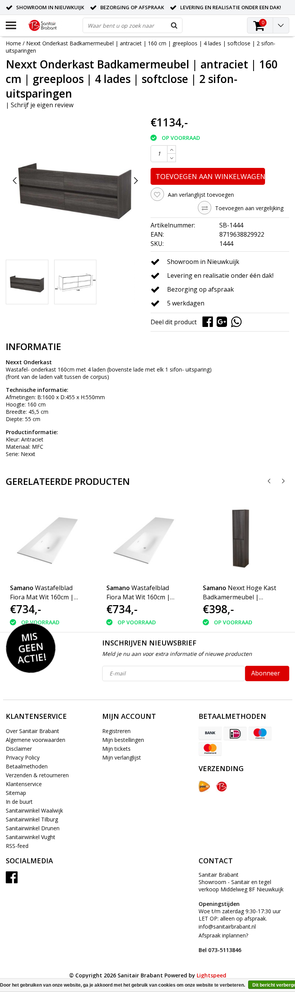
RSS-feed (17, 845)
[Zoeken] (174, 25)
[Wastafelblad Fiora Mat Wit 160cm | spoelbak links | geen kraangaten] (48, 539)
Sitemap (16, 792)
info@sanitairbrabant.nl (227, 926)
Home (13, 43)
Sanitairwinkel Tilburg (32, 819)
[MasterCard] (210, 749)
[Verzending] (204, 786)
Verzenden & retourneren (37, 775)
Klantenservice (24, 784)
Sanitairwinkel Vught (30, 837)
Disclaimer (19, 748)
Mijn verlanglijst (121, 757)
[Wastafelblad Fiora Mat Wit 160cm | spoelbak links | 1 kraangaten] (144, 539)
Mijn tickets (116, 748)
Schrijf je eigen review (42, 105)
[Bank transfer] (210, 733)
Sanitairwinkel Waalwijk (34, 810)
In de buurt (19, 801)
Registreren (116, 731)
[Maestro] (260, 733)
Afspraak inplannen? (223, 943)
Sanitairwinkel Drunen (33, 828)
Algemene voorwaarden (35, 739)
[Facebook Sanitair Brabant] (12, 880)
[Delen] (209, 321)
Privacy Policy (23, 757)
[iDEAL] (235, 733)
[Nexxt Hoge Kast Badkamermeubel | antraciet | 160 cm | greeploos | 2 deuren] (241, 539)
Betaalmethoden (27, 766)
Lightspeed (211, 975)
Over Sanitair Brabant (32, 731)
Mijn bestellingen (123, 739)
